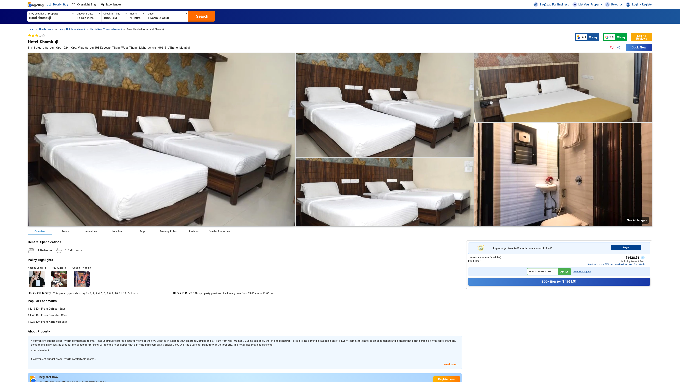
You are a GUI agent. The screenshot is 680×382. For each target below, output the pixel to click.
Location (117, 231)
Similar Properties (219, 231)
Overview (40, 231)
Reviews (194, 231)
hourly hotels (46, 29)
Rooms (65, 231)
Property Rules (168, 231)
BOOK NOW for (559, 281)
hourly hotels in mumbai (72, 29)
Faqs (142, 231)
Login (626, 247)
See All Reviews (641, 37)
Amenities (91, 231)
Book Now (639, 47)
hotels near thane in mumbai (106, 29)
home (31, 29)
